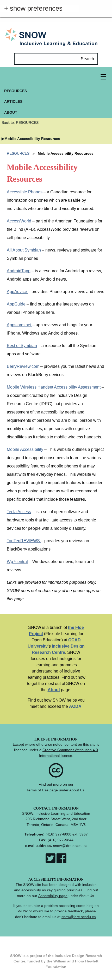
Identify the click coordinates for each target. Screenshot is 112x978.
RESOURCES (15, 91)
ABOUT (10, 112)
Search (87, 59)
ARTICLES (13, 101)
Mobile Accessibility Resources (32, 139)
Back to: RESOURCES (20, 122)
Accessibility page (52, 896)
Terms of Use (37, 790)
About (54, 690)
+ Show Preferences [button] (35, 8)
